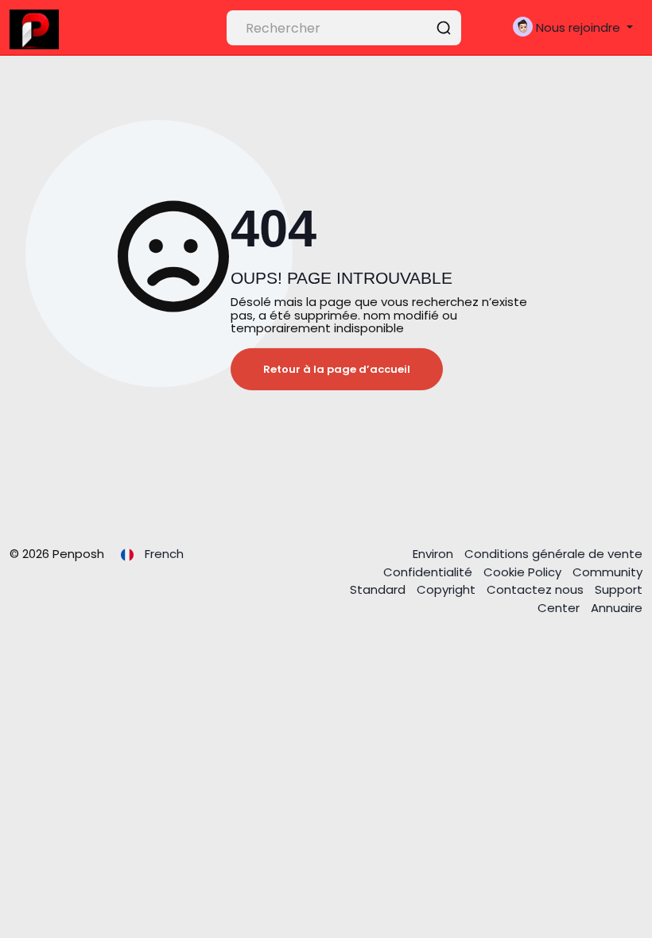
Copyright (448, 589)
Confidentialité (429, 572)
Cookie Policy (524, 572)
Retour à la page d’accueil (336, 369)
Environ (434, 553)
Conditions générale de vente (553, 553)
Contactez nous (537, 589)
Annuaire (616, 607)
